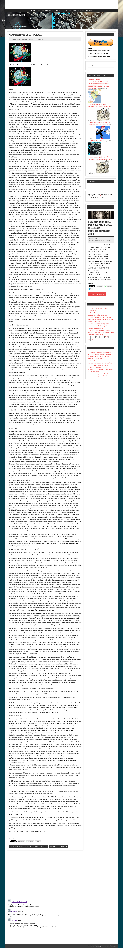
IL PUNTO (57, 10)
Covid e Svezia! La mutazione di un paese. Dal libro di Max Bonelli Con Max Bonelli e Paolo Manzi (100, 319)
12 (95, 339)
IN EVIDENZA (49, 10)
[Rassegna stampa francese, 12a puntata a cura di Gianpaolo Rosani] (103, 138)
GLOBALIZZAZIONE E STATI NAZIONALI (36, 846)
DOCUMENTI (72, 10)
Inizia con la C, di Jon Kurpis (98, 376)
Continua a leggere (96, 294)
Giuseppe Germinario (17, 846)
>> (101, 339)
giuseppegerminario (27, 39)
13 (98, 339)
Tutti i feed (102, 196)
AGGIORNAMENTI (94, 80)
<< (89, 337)
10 (89, 339)
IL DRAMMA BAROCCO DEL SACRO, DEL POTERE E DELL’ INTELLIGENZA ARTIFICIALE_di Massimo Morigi (100, 228)
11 (92, 339)
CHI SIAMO (89, 10)
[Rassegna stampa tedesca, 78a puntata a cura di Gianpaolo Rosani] (103, 120)
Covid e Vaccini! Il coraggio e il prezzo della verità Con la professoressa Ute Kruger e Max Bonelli (100, 326)
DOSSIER (64, 10)
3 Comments (39, 39)
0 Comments (106, 240)
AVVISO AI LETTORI (96, 141)
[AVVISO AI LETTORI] (94, 155)
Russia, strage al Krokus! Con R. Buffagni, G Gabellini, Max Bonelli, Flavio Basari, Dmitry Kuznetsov (101, 332)
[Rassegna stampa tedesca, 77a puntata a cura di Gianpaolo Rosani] (102, 173)
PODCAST (81, 10)
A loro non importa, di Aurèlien (100, 374)
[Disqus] (45, 875)
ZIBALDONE (40, 10)
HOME (33, 10)
